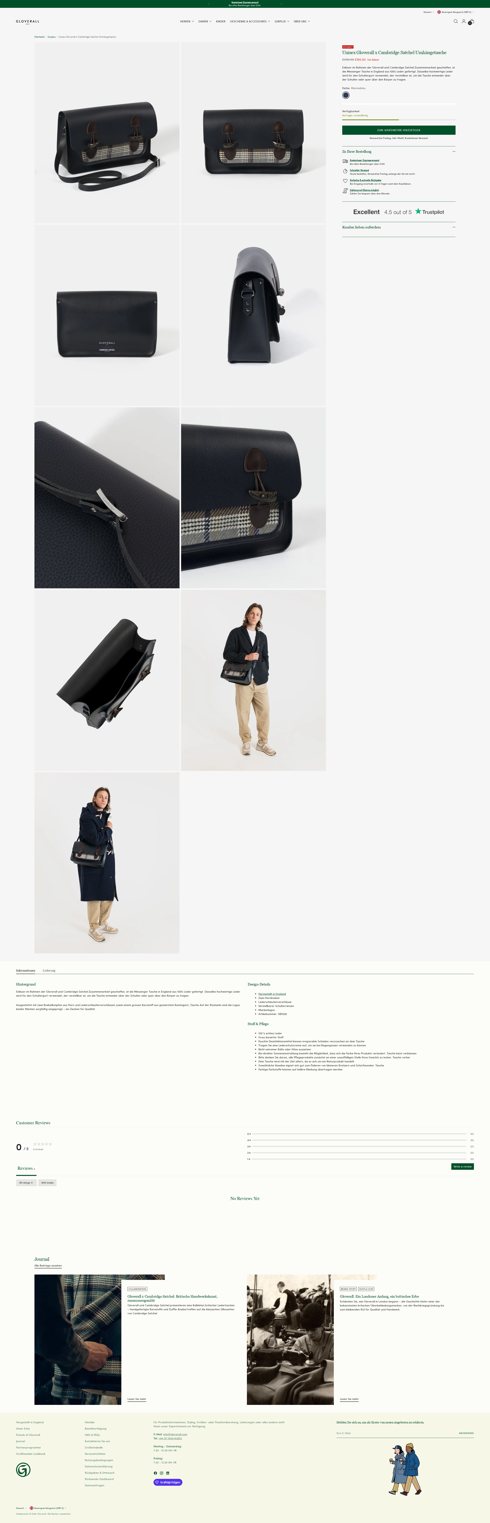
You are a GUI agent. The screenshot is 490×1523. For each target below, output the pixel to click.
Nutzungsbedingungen (99, 1460)
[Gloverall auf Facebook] (156, 1473)
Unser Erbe (23, 1428)
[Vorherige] (209, 4)
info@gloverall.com (175, 1434)
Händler (90, 1422)
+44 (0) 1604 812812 (170, 1438)
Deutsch (427, 12)
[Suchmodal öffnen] (456, 21)
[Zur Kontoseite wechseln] (464, 21)
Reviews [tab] (26, 1168)
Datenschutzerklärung (99, 1466)
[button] (360, 1134)
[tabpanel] (245, 1210)
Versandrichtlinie (95, 1454)
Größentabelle (94, 1447)
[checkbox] (47, 1182)
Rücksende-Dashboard (99, 1479)
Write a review (463, 1166)
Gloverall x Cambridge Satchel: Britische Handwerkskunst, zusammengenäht (172, 1298)
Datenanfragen (94, 1485)
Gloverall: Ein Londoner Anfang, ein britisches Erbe (379, 1296)
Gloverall (42, 1513)
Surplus (52, 36)
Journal (20, 1441)
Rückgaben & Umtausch (99, 1472)
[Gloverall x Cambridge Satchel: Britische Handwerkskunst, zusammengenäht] (99, 1340)
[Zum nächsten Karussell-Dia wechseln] (470, 1099)
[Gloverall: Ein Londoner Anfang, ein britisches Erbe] (312, 1340)
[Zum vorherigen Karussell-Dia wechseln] (462, 1099)
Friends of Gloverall (28, 1435)
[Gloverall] (27, 22)
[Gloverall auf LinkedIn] (168, 1473)
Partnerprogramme (28, 1447)
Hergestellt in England (272, 994)
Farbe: (354, 88)
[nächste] (281, 4)
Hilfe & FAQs (92, 1435)
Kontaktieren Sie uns (97, 1441)
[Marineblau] (346, 95)
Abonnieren (466, 1433)
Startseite (39, 36)
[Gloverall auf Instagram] (162, 1473)
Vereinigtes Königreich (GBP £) (456, 12)
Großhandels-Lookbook (30, 1454)
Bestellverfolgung (95, 1428)
